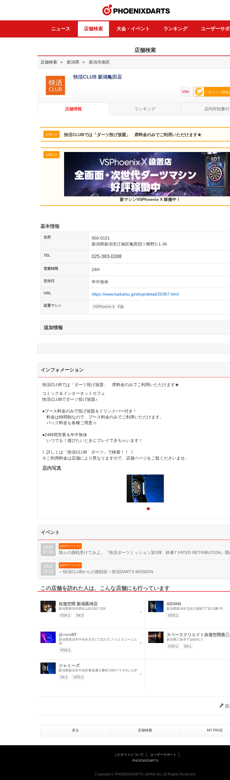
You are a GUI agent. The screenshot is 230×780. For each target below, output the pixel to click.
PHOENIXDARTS (136, 10)
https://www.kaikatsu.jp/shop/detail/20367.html (135, 294)
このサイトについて (129, 754)
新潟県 (73, 62)
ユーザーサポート (163, 754)
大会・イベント (133, 28)
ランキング (175, 28)
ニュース (60, 28)
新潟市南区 (99, 62)
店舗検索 (93, 28)
